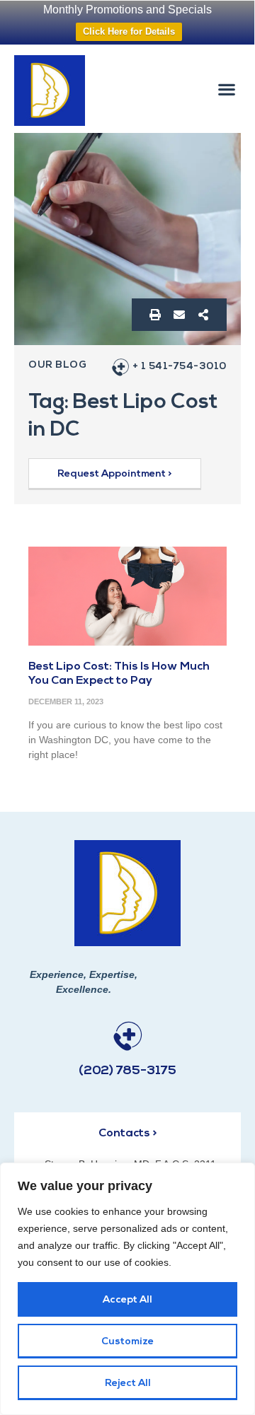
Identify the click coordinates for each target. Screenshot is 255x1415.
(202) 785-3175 (127, 1071)
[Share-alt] (203, 314)
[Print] (155, 314)
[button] (227, 89)
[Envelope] (179, 314)
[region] (127, 1289)
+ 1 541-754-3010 (179, 366)
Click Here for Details (129, 31)
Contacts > (127, 1133)
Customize (127, 1342)
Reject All (128, 1383)
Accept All (127, 1300)
